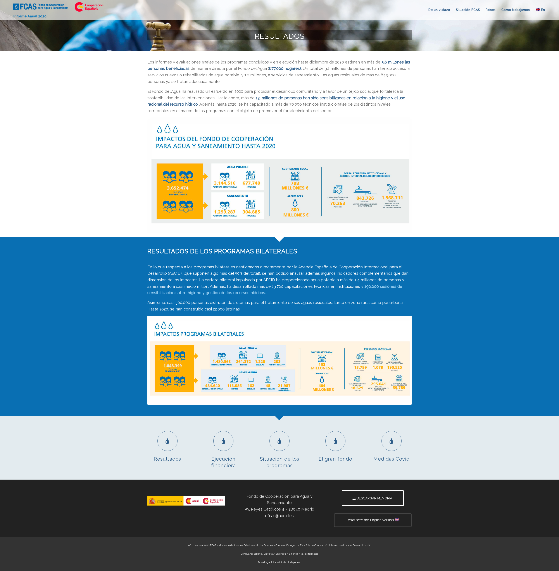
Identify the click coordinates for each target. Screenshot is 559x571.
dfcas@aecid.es (279, 515)
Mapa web (295, 562)
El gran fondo (335, 459)
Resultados (167, 459)
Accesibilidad (280, 562)
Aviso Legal (264, 562)
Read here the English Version (371, 520)
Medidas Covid (391, 459)
